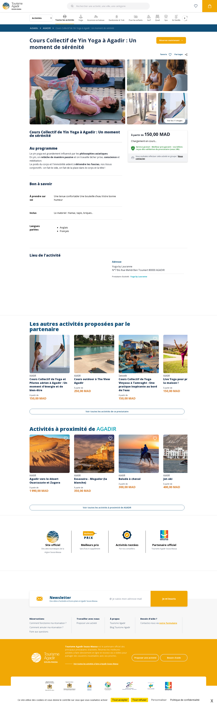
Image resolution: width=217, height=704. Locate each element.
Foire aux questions (39, 631)
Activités (34, 28)
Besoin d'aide (174, 657)
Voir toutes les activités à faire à (87, 664)
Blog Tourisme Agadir (120, 627)
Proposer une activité (87, 623)
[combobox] (108, 6)
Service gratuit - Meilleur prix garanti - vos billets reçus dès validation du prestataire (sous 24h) (159, 148)
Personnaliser (159, 699)
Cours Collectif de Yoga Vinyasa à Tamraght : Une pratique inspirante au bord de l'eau (138, 384)
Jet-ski (167, 479)
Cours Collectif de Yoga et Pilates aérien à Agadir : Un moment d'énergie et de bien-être (48, 384)
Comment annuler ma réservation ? (46, 627)
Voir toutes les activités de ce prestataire (107, 411)
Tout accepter (120, 699)
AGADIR (47, 28)
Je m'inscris (169, 598)
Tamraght (123, 375)
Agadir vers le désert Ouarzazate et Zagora (45, 480)
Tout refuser (139, 699)
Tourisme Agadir (117, 623)
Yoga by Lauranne (138, 276)
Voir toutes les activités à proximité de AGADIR (107, 507)
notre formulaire (168, 623)
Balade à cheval (130, 479)
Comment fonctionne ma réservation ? (48, 623)
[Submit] (72, 6)
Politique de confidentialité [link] (184, 699)
